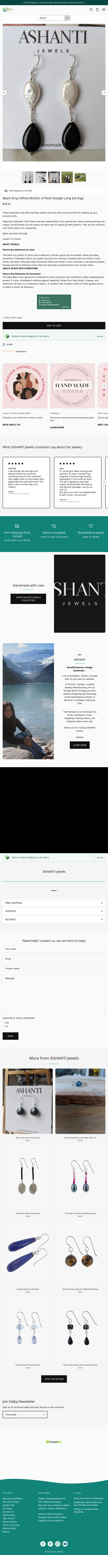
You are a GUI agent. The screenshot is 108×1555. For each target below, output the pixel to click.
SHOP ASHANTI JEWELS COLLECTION (28, 599)
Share (10, 344)
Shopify (60, 1552)
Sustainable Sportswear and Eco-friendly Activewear (88, 1503)
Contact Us (8, 1511)
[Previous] (4, 92)
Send (10, 1036)
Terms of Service (11, 1525)
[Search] (67, 17)
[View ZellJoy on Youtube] (65, 1544)
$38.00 (28, 1140)
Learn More (57, 427)
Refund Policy (9, 1528)
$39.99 (28, 1216)
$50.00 (80, 1216)
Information (7, 1493)
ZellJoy (54, 1552)
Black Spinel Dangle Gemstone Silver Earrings (80, 1365)
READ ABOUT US (11, 424)
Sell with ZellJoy (11, 1502)
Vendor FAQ (8, 1505)
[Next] (104, 92)
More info (100, 336)
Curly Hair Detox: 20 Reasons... (89, 1498)
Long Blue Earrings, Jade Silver (27, 1289)
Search (6, 1531)
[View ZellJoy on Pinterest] (50, 1544)
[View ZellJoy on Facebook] (43, 1544)
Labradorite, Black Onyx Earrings (28, 1213)
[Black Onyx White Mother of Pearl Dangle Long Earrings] (28, 177)
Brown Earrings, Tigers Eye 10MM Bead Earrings (80, 1289)
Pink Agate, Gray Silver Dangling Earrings (80, 1213)
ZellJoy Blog (9, 1515)
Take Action (8, 1518)
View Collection (54, 1379)
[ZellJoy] (8, 9)
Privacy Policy (10, 1521)
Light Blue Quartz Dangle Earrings (27, 1365)
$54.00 (80, 1140)
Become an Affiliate (12, 1498)
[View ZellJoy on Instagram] (57, 1544)
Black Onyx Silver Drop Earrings (27, 1138)
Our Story (7, 1508)
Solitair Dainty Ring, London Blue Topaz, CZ (80, 1138)
